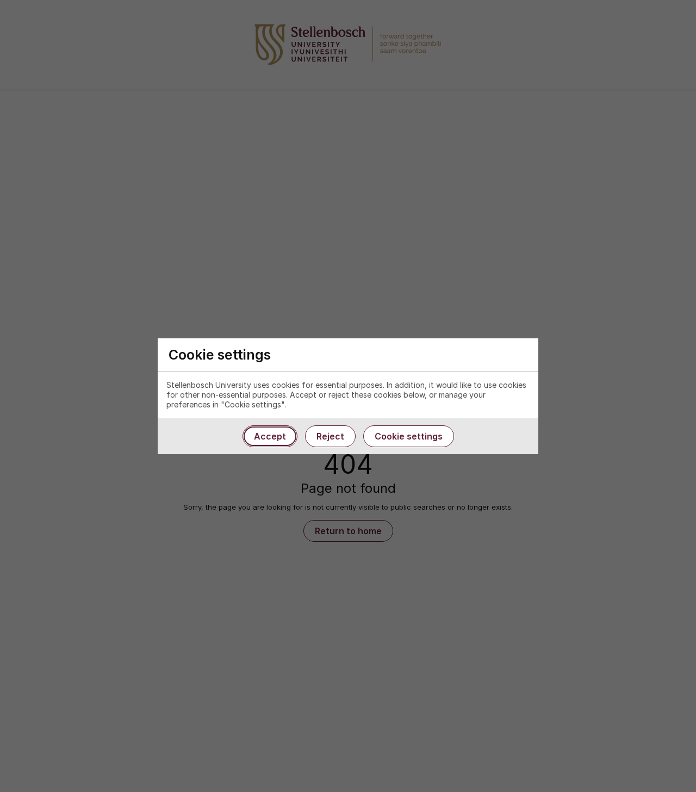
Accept (270, 436)
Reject (330, 436)
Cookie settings (409, 436)
